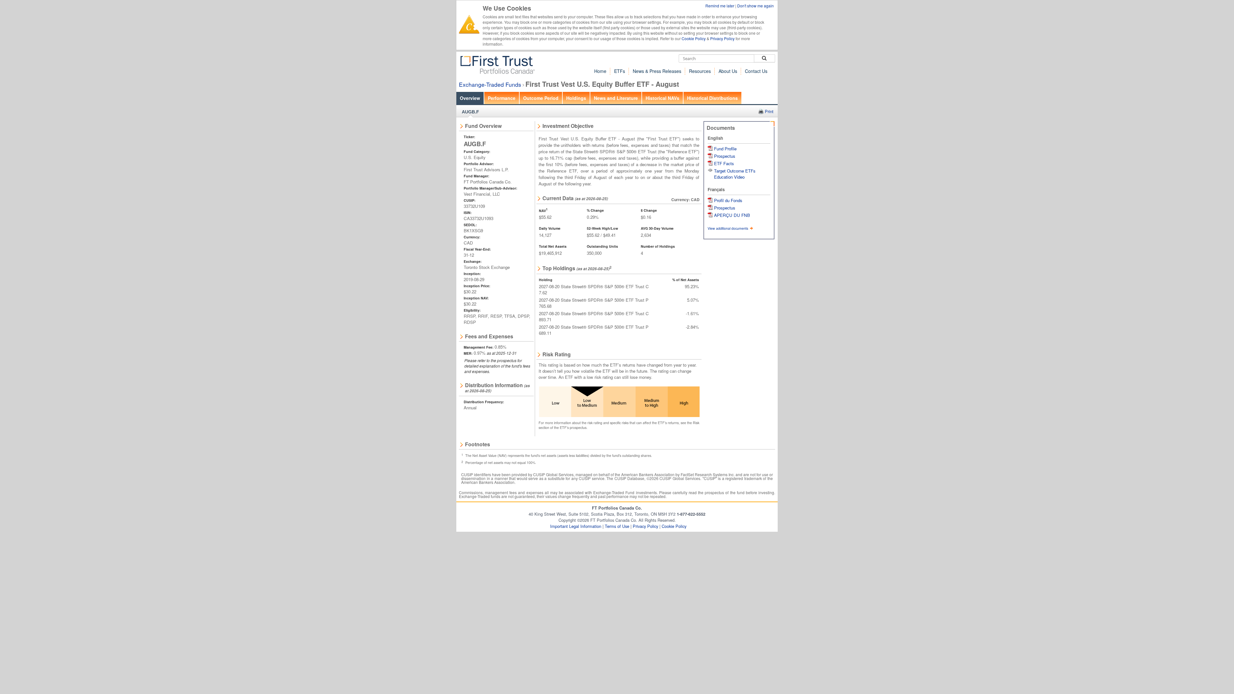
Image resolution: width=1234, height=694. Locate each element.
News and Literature (616, 98)
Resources (700, 71)
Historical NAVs (662, 98)
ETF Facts (724, 163)
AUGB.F (470, 111)
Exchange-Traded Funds (490, 84)
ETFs (619, 71)
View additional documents (728, 228)
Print (769, 111)
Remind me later (720, 5)
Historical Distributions (712, 98)
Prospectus (724, 156)
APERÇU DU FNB (732, 215)
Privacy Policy (722, 38)
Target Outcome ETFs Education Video (735, 174)
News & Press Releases (657, 71)
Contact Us (756, 71)
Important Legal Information (575, 526)
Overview (470, 98)
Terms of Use (617, 526)
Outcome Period (541, 98)
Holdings (576, 98)
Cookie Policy (694, 38)
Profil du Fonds (728, 200)
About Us (728, 71)
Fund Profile (725, 149)
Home (600, 71)
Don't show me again (755, 5)
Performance (501, 98)
